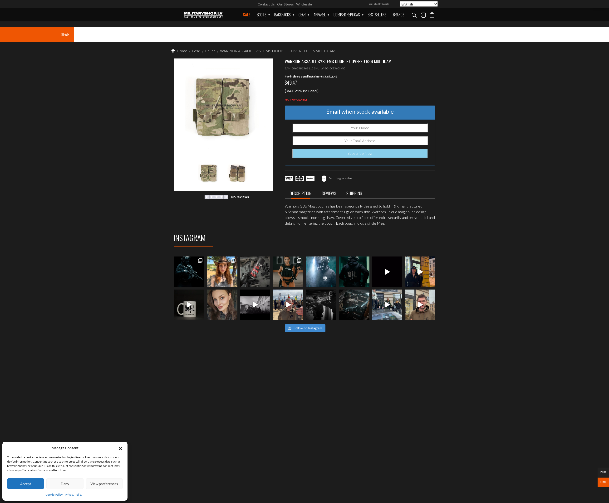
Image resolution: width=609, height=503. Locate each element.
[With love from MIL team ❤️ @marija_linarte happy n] (222, 271)
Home (181, 50)
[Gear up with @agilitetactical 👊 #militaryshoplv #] (321, 305)
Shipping (354, 193)
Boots (261, 15)
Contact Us (266, 4)
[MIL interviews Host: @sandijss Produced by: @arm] (387, 271)
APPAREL (320, 15)
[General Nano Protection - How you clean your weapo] (255, 271)
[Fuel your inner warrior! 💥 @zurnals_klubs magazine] (288, 271)
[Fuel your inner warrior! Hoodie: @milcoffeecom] (189, 271)
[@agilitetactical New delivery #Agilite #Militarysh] (354, 305)
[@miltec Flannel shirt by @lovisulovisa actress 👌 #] (222, 305)
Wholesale (304, 4)
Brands (398, 15)
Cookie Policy (54, 494)
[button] (120, 447)
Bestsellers (377, 15)
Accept (25, 484)
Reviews (329, 193)
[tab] (300, 194)
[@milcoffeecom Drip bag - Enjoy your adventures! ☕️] (189, 305)
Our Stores (285, 4)
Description (300, 193)
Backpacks (282, 15)
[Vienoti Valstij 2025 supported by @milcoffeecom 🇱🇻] (288, 305)
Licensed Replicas (347, 15)
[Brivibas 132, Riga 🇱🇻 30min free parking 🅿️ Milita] (420, 271)
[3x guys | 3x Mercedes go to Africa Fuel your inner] (387, 305)
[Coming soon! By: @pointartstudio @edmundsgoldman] (354, 271)
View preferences (104, 484)
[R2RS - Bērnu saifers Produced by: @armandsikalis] (255, 305)
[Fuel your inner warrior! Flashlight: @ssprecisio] (321, 271)
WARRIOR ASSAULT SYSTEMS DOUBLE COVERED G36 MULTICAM (277, 50)
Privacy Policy (73, 494)
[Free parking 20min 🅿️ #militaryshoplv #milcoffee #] (420, 305)
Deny (65, 484)
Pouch (209, 50)
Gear (302, 15)
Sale (246, 15)
